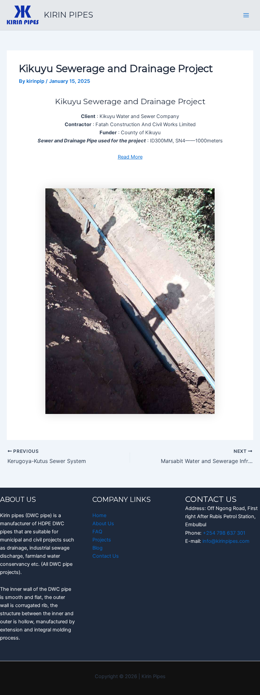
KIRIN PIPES (68, 15)
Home (99, 515)
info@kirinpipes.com (226, 541)
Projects (101, 540)
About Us (103, 523)
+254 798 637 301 (224, 533)
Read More (130, 157)
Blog (97, 548)
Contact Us (105, 556)
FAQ (97, 532)
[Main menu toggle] (246, 15)
